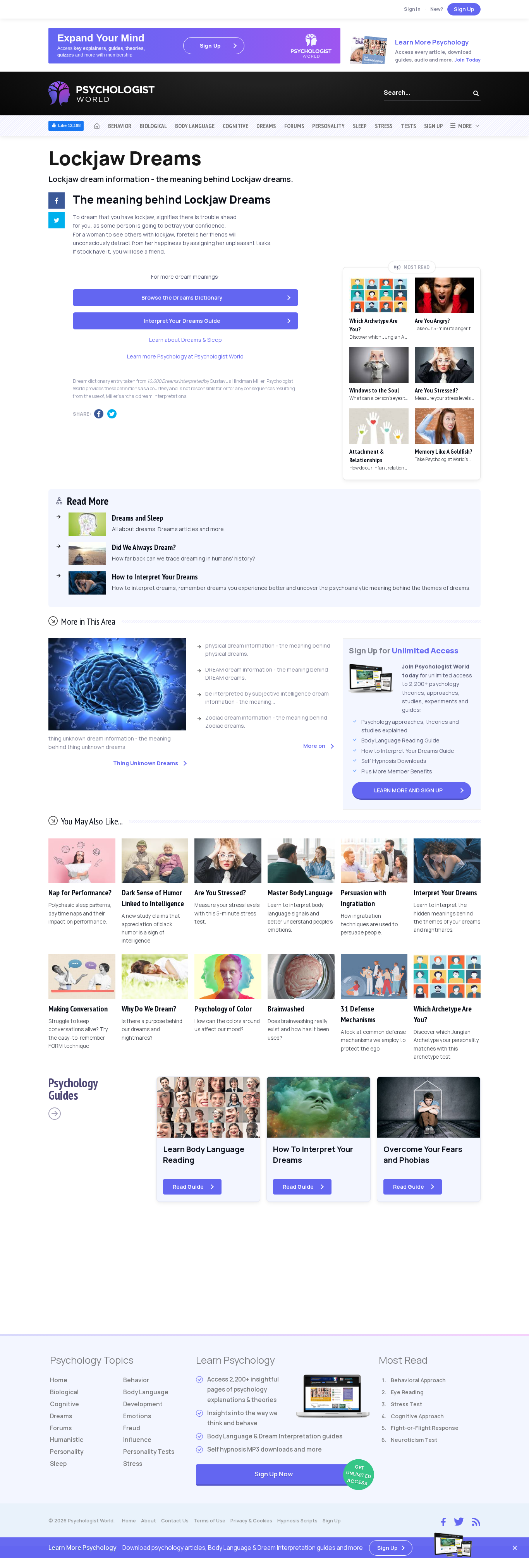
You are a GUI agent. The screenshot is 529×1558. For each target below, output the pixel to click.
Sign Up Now (311, 1475)
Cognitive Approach (417, 1416)
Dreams (266, 126)
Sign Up (464, 9)
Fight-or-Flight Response (425, 1427)
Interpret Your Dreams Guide (182, 320)
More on (314, 745)
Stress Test (406, 1404)
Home (58, 1380)
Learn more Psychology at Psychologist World (185, 356)
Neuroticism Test (414, 1439)
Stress (383, 126)
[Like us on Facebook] (443, 1520)
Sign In (412, 9)
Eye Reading (407, 1392)
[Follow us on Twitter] (459, 1521)
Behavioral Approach (418, 1380)
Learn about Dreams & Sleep (185, 339)
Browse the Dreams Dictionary (182, 297)
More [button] (464, 126)
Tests (408, 126)
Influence (137, 1440)
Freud (131, 1428)
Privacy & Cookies (251, 1520)
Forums (294, 126)
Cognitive (235, 126)
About (148, 1520)
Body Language (195, 126)
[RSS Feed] (476, 1521)
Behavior (119, 126)
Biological (153, 126)
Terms (209, 1520)
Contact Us (175, 1520)
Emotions (137, 1416)
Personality (328, 126)
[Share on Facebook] (55, 201)
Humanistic (66, 1440)
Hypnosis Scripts (297, 1520)
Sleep (360, 126)
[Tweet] (55, 221)
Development (143, 1404)
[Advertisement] (412, 204)
